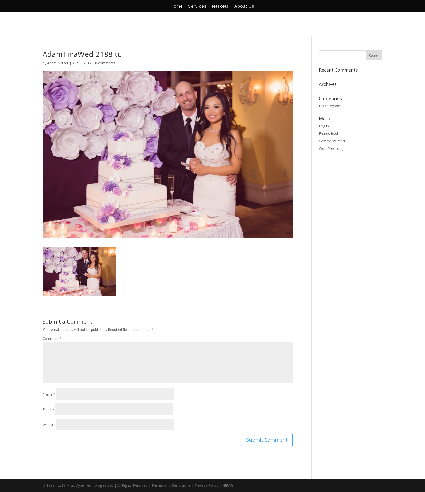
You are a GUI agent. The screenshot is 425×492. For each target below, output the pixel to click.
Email (48, 409)
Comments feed (332, 141)
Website (49, 424)
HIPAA (228, 485)
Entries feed (328, 133)
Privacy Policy (207, 485)
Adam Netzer (57, 63)
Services (197, 7)
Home (177, 7)
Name (49, 394)
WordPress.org (331, 148)
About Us (244, 7)
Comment (52, 338)
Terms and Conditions (171, 485)
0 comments (105, 63)
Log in (324, 126)
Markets (220, 7)
